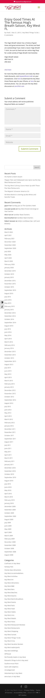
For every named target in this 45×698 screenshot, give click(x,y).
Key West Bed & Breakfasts (13, 599)
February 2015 (9, 306)
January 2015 (9, 310)
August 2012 (8, 403)
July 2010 (7, 484)
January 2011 (9, 465)
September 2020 (10, 248)
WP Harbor (22, 695)
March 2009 (8, 536)
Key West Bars (9, 589)
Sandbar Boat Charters (22, 215)
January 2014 (9, 348)
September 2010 (10, 477)
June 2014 (7, 332)
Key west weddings (11, 651)
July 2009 (7, 523)
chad (8, 33)
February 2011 (9, 461)
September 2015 (10, 290)
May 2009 (7, 529)
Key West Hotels (10, 612)
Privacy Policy (29, 690)
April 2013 (8, 377)
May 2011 (7, 452)
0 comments (8, 35)
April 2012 (8, 416)
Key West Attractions (11, 583)
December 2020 (9, 242)
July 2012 (7, 406)
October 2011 (9, 435)
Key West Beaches (10, 592)
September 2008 (10, 552)
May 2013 (7, 374)
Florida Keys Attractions (12, 570)
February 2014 (9, 345)
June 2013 (7, 371)
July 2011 (7, 445)
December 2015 (9, 281)
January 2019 (9, 277)
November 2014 (10, 316)
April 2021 (8, 235)
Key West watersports (12, 647)
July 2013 (7, 368)
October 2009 (9, 513)
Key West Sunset (10, 635)
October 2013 (9, 358)
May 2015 (7, 303)
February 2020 (9, 264)
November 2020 (10, 245)
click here (7, 70)
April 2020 (8, 258)
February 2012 (9, 423)
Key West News (9, 622)
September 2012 (10, 400)
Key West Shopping (11, 631)
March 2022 (8, 232)
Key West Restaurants (12, 628)
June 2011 (7, 448)
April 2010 (8, 494)
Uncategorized (9, 670)
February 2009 (9, 539)
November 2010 (10, 471)
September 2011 (10, 439)
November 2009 (10, 510)
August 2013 (8, 364)
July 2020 (7, 251)
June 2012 (7, 410)
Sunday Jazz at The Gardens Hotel (24, 206)
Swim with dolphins (11, 667)
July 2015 (7, 297)
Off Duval (7, 654)
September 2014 (10, 322)
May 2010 (7, 490)
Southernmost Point (11, 664)
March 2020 (8, 261)
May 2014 (7, 335)
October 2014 (9, 319)
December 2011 (9, 429)
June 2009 (7, 526)
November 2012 (10, 394)
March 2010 (8, 497)
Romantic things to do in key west (16, 660)
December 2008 (9, 542)
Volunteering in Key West (13, 673)
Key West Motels (10, 618)
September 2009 (10, 516)
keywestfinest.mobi (26, 76)
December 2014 (9, 313)
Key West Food (9, 609)
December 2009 (9, 506)
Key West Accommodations (13, 573)
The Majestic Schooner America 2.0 (16, 191)
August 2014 (8, 326)
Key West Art (8, 580)
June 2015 (7, 300)
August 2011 (8, 442)
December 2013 (9, 352)
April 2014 (8, 339)
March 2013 (8, 381)
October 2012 (9, 397)
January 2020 (9, 268)
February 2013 (9, 384)
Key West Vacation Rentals (13, 644)
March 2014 (8, 342)
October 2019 (9, 274)
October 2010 (9, 474)
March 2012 (8, 419)
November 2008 (10, 545)
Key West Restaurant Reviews (14, 625)
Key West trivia (9, 641)
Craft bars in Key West (12, 563)
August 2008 (8, 555)
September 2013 (10, 361)
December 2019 (9, 271)
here (19, 79)
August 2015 (8, 293)
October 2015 (9, 287)
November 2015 (10, 284)
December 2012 (9, 390)
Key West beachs (10, 596)
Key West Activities (11, 576)
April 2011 (8, 455)
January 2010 (9, 503)
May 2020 (7, 255)
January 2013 (9, 387)
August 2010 (8, 481)
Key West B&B (9, 586)
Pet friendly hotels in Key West (15, 657)
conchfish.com (19, 86)
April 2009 (8, 532)
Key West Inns (9, 615)
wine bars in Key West (12, 676)
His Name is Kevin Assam (13, 177)
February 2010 (9, 500)
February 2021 (9, 239)
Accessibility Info (20, 693)
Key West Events (10, 602)
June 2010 (7, 487)
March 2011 (8, 458)
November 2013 (10, 355)
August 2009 (8, 519)
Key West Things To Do (30, 33)
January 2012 (9, 426)
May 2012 (7, 413)
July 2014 (7, 329)
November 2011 (10, 432)
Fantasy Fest (8, 567)
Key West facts (9, 605)
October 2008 (9, 548)
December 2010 (9, 468)
